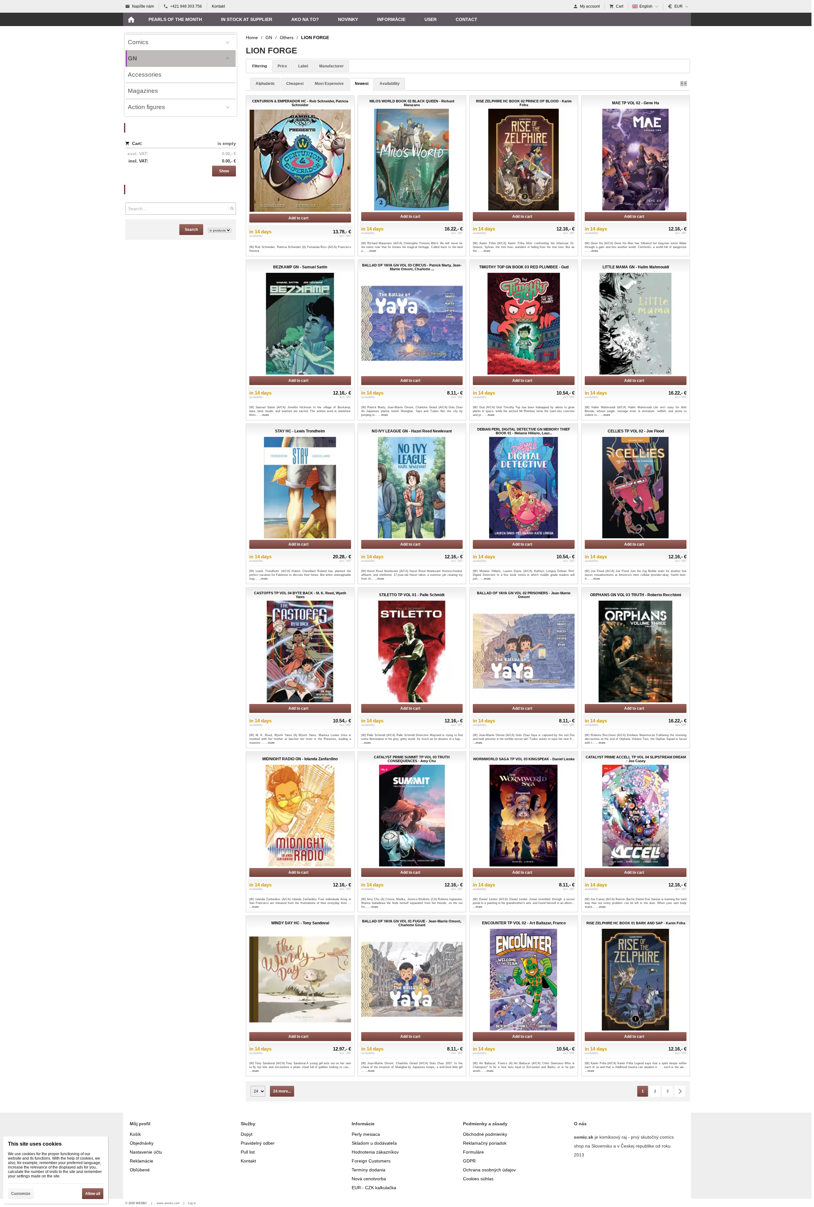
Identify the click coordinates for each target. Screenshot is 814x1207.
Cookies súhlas (478, 1178)
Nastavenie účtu (146, 1152)
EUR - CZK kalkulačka (374, 1187)
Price (282, 66)
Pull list (248, 1152)
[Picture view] (683, 83)
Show (224, 171)
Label (303, 66)
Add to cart (298, 218)
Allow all (92, 1193)
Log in (192, 1203)
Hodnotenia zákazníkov (375, 1152)
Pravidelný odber (258, 1143)
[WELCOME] (131, 19)
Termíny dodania (368, 1169)
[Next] (679, 1091)
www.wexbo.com (168, 1203)
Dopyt (246, 1134)
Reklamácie (141, 1160)
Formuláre (473, 1152)
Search (191, 229)
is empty (226, 143)
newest (362, 83)
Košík (135, 1134)
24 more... (282, 1091)
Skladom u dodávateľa (374, 1143)
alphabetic (265, 83)
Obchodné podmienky (485, 1134)
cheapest (295, 83)
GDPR (469, 1160)
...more (371, 250)
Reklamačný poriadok (485, 1143)
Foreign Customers (371, 1160)
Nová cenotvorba (369, 1178)
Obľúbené (140, 1169)
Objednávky (142, 1143)
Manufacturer (331, 66)
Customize (21, 1193)
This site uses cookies (35, 1144)
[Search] (232, 209)
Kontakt (248, 1160)
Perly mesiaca (366, 1134)
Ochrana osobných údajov (489, 1169)
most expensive (329, 83)
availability (390, 83)
